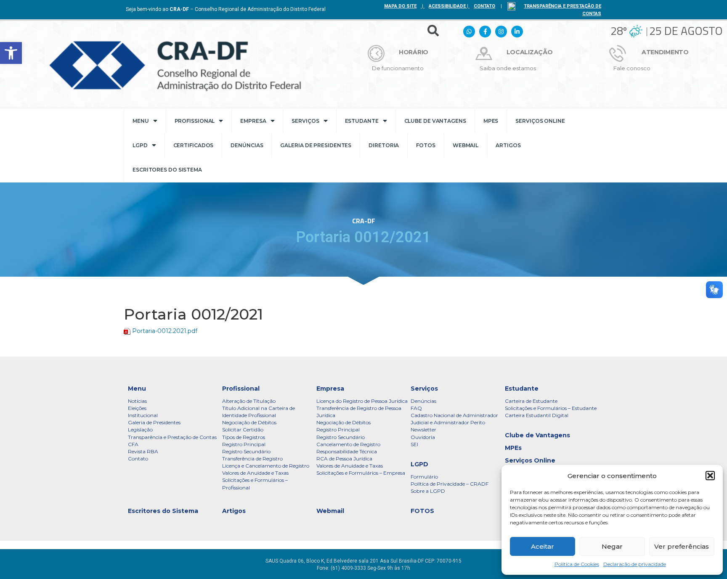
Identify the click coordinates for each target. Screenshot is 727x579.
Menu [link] (141, 121)
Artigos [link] (508, 145)
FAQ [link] (416, 408)
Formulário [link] (424, 476)
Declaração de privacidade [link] (634, 564)
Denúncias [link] (247, 145)
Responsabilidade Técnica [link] (346, 451)
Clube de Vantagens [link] (435, 121)
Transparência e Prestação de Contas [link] (172, 437)
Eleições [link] (137, 408)
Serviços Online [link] (540, 121)
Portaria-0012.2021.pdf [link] (164, 331)
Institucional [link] (143, 415)
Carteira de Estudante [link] (531, 401)
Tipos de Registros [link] (243, 437)
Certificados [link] (193, 145)
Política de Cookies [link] (577, 564)
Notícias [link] (137, 401)
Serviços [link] (305, 121)
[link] (11, 53)
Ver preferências (681, 546)
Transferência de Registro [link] (252, 458)
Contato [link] (138, 458)
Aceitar (542, 546)
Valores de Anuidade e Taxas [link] (255, 473)
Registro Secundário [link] (246, 451)
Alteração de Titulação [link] (249, 401)
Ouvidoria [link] (423, 437)
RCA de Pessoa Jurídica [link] (344, 458)
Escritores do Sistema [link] (167, 170)
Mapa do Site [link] (400, 6)
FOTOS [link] (425, 145)
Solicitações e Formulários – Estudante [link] (551, 408)
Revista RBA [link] (143, 451)
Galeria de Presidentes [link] (315, 145)
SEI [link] (414, 444)
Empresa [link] (253, 121)
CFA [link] (133, 444)
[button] (710, 475)
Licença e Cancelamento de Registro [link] (265, 466)
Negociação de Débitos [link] (249, 422)
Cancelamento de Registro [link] (348, 444)
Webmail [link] (465, 145)
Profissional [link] (195, 121)
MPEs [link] (491, 121)
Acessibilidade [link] (447, 6)
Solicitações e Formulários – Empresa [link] (360, 473)
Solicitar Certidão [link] (242, 429)
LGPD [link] (140, 145)
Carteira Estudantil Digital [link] (536, 415)
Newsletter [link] (423, 429)
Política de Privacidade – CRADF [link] (449, 484)
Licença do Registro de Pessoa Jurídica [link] (362, 401)
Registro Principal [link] (243, 444)
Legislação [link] (140, 429)
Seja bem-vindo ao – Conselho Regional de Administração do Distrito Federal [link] (226, 9)
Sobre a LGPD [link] (428, 491)
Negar (612, 546)
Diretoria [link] (384, 145)
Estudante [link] (362, 121)
